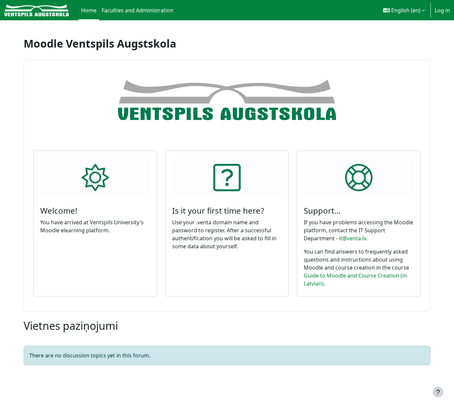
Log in (442, 10)
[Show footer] (438, 392)
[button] (404, 10)
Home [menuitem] (88, 10)
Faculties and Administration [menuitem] (137, 10)
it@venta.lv (352, 238)
